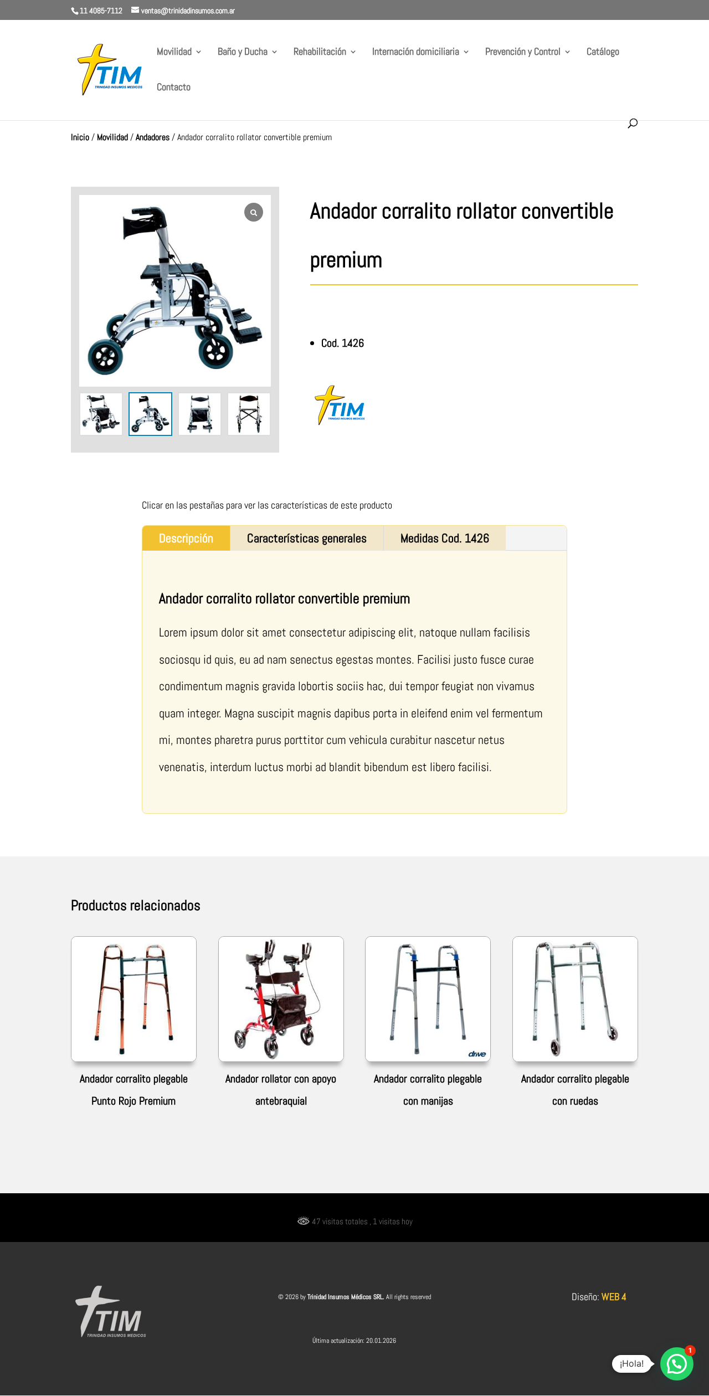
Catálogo (603, 53)
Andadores (152, 137)
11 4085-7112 (101, 11)
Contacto (174, 88)
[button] (676, 1363)
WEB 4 (614, 1296)
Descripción (186, 538)
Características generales (307, 538)
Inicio (80, 137)
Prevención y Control (523, 53)
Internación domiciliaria (415, 53)
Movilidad (174, 53)
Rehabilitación (320, 53)
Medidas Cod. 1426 (444, 538)
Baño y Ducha (243, 53)
